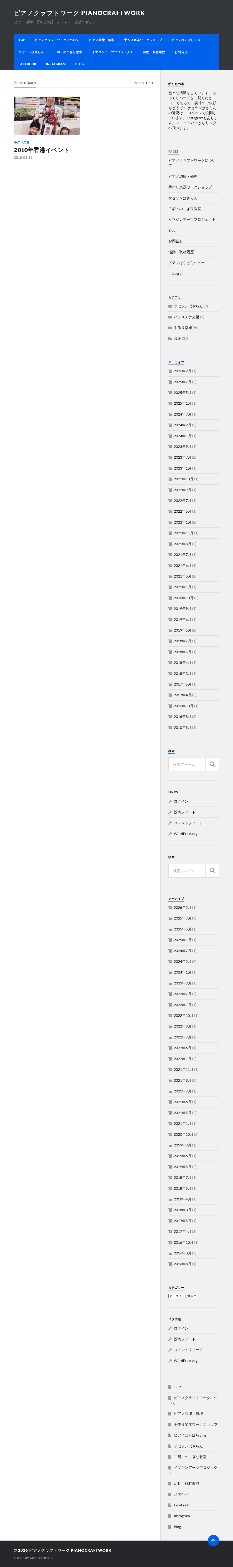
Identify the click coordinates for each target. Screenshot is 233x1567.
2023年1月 (182, 468)
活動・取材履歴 (154, 52)
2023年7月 (182, 457)
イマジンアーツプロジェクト (112, 52)
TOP (22, 40)
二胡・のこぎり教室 (68, 52)
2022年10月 (183, 479)
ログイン (181, 801)
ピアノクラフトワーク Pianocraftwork (83, 12)
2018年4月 (182, 662)
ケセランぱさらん (31, 52)
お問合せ (181, 52)
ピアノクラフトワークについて (57, 40)
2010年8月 (182, 727)
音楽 (177, 338)
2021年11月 (183, 533)
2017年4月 (182, 695)
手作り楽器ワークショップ (143, 40)
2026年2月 (182, 371)
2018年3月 (182, 673)
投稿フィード (185, 812)
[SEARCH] (212, 764)
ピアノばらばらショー (188, 40)
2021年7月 (182, 554)
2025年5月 (182, 392)
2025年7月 (182, 382)
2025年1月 (182, 403)
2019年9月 (182, 608)
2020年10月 (183, 598)
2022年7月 (182, 500)
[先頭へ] (213, 1540)
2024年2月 (182, 425)
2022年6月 (182, 511)
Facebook (27, 64)
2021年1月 (182, 587)
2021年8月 (182, 544)
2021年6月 (182, 565)
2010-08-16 (23, 157)
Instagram (56, 64)
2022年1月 (182, 522)
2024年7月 (182, 414)
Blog (79, 64)
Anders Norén (42, 1558)
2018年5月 (182, 652)
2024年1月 (182, 436)
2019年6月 (182, 619)
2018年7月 (182, 641)
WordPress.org (186, 833)
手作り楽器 (22, 142)
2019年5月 (182, 630)
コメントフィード (188, 823)
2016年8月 (182, 716)
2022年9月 (182, 490)
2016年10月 (183, 706)
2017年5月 (182, 684)
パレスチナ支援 (186, 317)
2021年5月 (182, 576)
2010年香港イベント (42, 150)
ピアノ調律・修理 (101, 40)
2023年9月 (182, 446)
